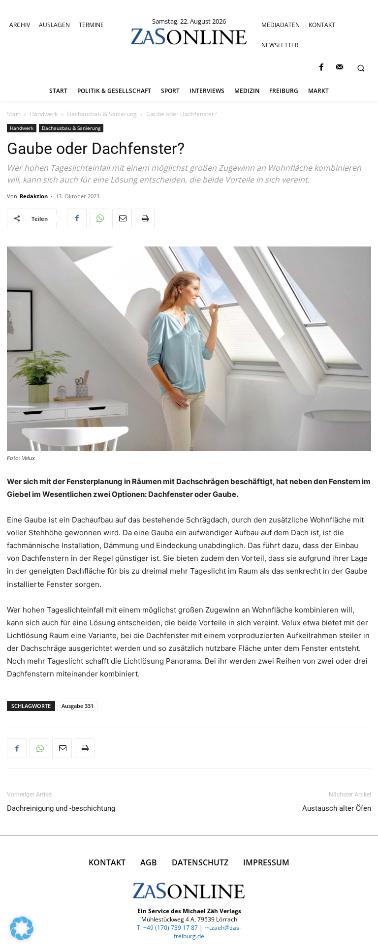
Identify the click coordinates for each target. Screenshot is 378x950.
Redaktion (34, 196)
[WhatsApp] (99, 218)
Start (13, 114)
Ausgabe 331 (78, 705)
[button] (360, 68)
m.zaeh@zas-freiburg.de (207, 931)
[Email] (122, 218)
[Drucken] (145, 218)
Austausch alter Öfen (336, 808)
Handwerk (44, 114)
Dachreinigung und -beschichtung (61, 808)
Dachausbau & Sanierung (102, 114)
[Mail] (339, 67)
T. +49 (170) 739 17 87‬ (167, 927)
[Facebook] (321, 67)
